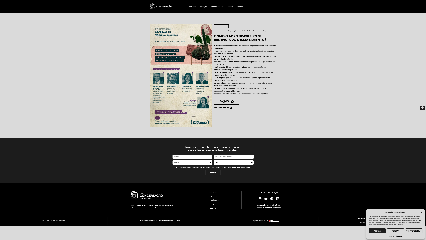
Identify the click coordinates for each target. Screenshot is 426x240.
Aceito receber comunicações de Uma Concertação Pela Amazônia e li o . (214, 168)
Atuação (203, 7)
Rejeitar (395, 231)
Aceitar (377, 231)
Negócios (231, 31)
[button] (421, 212)
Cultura (230, 7)
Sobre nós (192, 7)
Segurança (266, 31)
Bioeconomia (257, 31)
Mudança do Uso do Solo (243, 31)
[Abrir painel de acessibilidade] (422, 108)
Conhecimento (217, 7)
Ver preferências (413, 231)
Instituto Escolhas (221, 26)
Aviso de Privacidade (396, 236)
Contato (240, 7)
